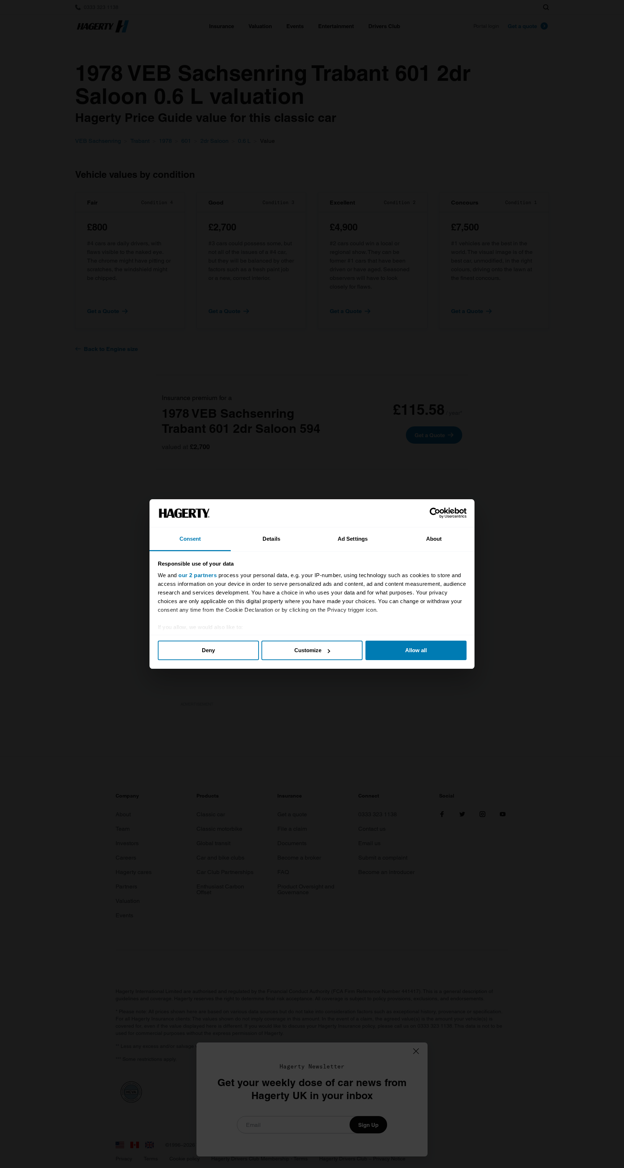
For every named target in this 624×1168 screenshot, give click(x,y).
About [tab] (434, 539)
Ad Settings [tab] (353, 539)
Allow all (416, 650)
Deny (208, 650)
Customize (307, 650)
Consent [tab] (190, 539)
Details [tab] (271, 539)
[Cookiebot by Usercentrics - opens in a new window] (435, 513)
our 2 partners (197, 575)
